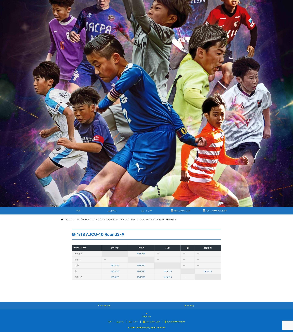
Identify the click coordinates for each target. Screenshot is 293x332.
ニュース (112, 210)
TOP (78, 210)
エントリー (146, 210)
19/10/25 (141, 253)
